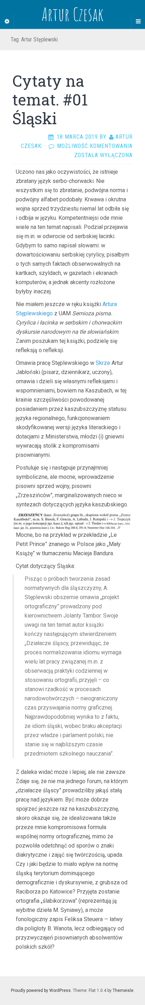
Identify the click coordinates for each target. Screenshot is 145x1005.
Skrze (103, 363)
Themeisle (123, 990)
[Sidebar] (7, 22)
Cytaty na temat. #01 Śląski (50, 99)
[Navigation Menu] (138, 22)
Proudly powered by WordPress (41, 990)
